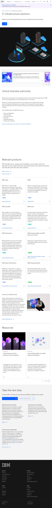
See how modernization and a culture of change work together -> (17, 124)
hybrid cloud (5, 444)
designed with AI (15, 442)
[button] (47, 1)
